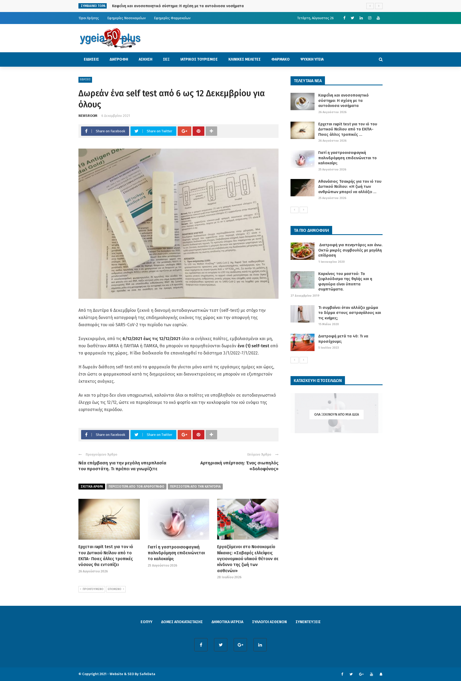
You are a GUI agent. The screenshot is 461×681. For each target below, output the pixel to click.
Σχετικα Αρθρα (92, 486)
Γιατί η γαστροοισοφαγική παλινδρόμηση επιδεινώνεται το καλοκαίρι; (176, 552)
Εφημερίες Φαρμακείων (172, 18)
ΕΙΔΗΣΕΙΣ (91, 59)
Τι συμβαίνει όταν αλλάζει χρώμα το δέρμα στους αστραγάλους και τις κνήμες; (349, 312)
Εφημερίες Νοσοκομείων (126, 18)
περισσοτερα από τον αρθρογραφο (136, 486)
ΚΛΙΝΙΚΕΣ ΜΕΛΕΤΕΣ (244, 59)
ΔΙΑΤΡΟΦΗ (119, 59)
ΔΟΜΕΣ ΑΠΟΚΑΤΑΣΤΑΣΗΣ (182, 622)
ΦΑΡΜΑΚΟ (280, 59)
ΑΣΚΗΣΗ (145, 59)
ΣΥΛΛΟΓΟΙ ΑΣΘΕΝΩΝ (269, 622)
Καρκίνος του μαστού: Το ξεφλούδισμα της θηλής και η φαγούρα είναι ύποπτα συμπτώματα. (345, 281)
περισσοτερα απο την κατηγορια (195, 486)
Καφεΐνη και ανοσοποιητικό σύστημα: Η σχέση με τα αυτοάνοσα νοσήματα (343, 100)
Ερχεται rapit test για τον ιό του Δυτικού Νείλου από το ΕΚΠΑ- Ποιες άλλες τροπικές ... (347, 129)
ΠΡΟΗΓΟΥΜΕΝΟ (93, 589)
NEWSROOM (87, 116)
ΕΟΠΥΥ (146, 622)
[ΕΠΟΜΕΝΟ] (304, 210)
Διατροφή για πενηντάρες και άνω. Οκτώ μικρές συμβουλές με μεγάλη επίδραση (350, 250)
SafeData (147, 674)
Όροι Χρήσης (89, 18)
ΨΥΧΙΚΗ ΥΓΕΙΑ (312, 59)
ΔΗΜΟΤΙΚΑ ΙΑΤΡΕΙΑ (227, 622)
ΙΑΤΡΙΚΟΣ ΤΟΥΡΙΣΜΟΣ (199, 59)
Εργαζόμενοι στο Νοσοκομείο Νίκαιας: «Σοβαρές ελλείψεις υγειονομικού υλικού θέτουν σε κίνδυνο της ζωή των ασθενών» (248, 558)
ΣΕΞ (166, 59)
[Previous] (295, 210)
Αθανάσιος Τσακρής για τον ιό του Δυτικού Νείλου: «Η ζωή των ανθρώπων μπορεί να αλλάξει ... (349, 186)
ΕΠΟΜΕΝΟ (114, 589)
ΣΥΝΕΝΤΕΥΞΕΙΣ (308, 622)
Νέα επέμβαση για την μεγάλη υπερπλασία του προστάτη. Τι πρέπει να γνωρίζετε (122, 466)
